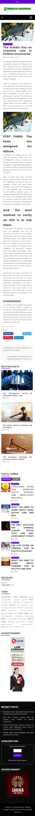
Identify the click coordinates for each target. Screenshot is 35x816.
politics (12, 326)
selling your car (11, 621)
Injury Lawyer (4, 613)
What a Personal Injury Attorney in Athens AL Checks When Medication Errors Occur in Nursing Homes (18, 727)
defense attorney (25, 605)
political (30, 619)
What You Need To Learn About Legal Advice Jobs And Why (22, 511)
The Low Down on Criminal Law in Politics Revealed (22, 548)
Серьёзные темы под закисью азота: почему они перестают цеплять (22, 492)
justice (10, 613)
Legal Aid (31, 613)
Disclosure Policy (18, 807)
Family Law (20, 607)
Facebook (8, 333)
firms (3, 610)
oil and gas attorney (11, 619)
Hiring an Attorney (12, 610)
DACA (18, 605)
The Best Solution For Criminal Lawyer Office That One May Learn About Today (22, 530)
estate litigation (12, 607)
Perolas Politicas (21, 760)
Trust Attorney (30, 621)
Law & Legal (15, 484)
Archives (4, 582)
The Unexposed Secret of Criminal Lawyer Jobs (17, 394)
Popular (6, 479)
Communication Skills (28, 602)
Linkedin (19, 338)
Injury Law (30, 610)
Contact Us (8, 807)
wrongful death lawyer (19, 626)
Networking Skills (29, 616)
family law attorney (29, 607)
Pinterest (9, 338)
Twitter (27, 333)
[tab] (6, 479)
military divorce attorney (6, 616)
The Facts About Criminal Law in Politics (17, 426)
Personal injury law (21, 619)
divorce (31, 605)
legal (26, 613)
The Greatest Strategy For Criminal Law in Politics (17, 458)
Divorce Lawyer (4, 607)
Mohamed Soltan (18, 616)
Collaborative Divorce (17, 602)
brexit (31, 600)
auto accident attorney (6, 599)
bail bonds (16, 599)
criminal (7, 326)
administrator (6, 597)
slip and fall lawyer (21, 621)
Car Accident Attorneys (6, 602)
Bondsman (24, 599)
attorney (23, 597)
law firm (15, 613)
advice (15, 597)
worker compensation (6, 624)
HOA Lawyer (22, 610)
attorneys (31, 597)
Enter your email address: (17, 753)
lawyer (20, 613)
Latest (16, 479)
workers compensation (27, 624)
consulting (4, 605)
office (3, 619)
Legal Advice (15, 504)
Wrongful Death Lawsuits (7, 626)
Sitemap (27, 807)
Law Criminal (8, 44)
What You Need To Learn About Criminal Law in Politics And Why (22, 564)
